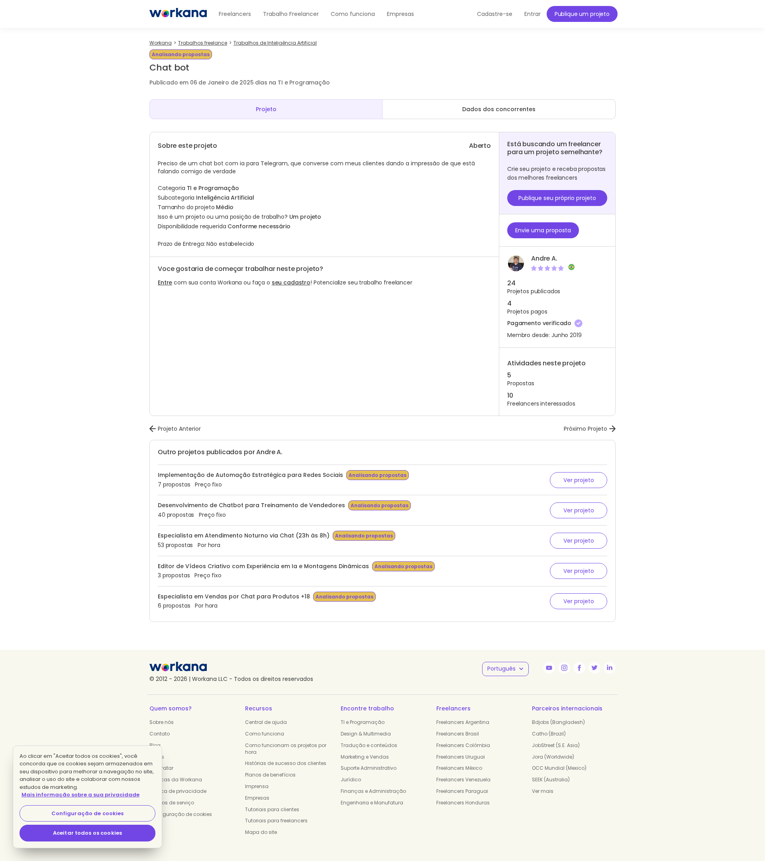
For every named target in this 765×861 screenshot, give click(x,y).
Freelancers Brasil (457, 733)
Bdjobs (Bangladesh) (558, 722)
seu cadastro (291, 282)
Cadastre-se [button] (494, 14)
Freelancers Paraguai (462, 791)
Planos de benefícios (270, 774)
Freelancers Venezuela (463, 779)
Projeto (266, 109)
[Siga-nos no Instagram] (564, 668)
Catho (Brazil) (549, 733)
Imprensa (257, 786)
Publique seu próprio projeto (557, 198)
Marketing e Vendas (365, 756)
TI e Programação (362, 722)
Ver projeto (578, 480)
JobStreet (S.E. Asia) (556, 745)
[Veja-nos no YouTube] (549, 668)
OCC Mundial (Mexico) (559, 768)
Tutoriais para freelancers (276, 820)
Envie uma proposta (543, 230)
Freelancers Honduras (463, 802)
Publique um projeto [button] (582, 14)
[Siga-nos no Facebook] (579, 668)
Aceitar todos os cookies (87, 833)
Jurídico (351, 779)
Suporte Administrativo (368, 768)
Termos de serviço (171, 802)
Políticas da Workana (175, 779)
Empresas (400, 14)
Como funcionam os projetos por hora (285, 748)
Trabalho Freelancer (291, 14)
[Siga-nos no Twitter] (594, 668)
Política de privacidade (177, 791)
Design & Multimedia (366, 733)
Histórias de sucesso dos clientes (285, 763)
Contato (159, 733)
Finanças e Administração (373, 791)
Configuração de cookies (180, 814)
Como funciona (353, 14)
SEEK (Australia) (551, 779)
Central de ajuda (266, 722)
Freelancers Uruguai (460, 756)
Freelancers (235, 14)
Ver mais (542, 791)
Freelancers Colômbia (463, 745)
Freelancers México (459, 768)
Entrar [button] (532, 14)
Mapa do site (261, 832)
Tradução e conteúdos (369, 745)
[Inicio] (178, 14)
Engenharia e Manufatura (372, 802)
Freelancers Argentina (462, 722)
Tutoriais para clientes (272, 809)
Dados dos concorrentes (499, 109)
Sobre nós (161, 722)
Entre (165, 282)
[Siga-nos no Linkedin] (610, 668)
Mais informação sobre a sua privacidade (80, 794)
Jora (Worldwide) (553, 756)
